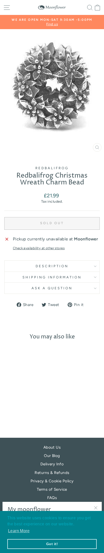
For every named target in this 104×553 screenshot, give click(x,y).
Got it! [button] (52, 544)
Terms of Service (52, 489)
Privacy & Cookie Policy (52, 481)
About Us (52, 447)
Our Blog (52, 455)
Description (52, 266)
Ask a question (52, 288)
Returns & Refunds (52, 472)
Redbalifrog (52, 168)
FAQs (52, 497)
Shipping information (52, 277)
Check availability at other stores (39, 248)
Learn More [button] (19, 531)
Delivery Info (52, 464)
